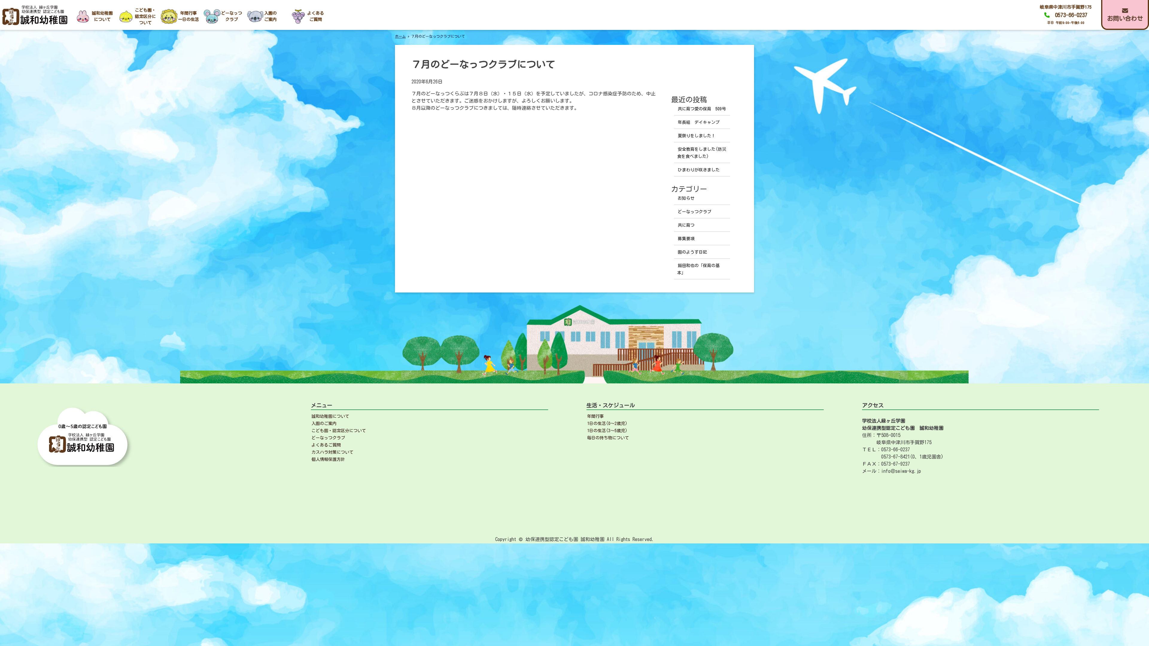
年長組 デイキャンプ (699, 122)
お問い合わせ (1125, 18)
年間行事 (595, 416)
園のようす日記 (692, 252)
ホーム (400, 36)
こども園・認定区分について (338, 431)
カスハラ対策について (332, 452)
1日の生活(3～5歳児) (607, 431)
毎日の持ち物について (608, 438)
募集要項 (686, 239)
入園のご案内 (324, 423)
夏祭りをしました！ (696, 136)
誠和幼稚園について (330, 416)
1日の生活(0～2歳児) (607, 423)
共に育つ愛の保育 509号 (702, 109)
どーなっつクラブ (694, 212)
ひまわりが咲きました (699, 170)
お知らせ (686, 198)
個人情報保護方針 (328, 459)
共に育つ (686, 225)
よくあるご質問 (326, 445)
